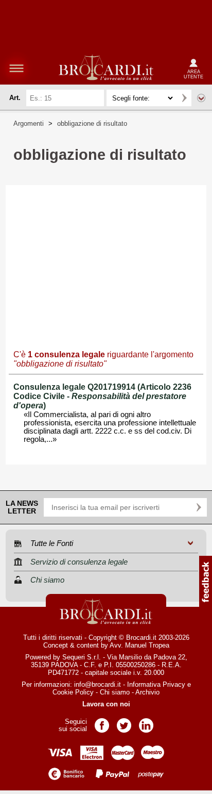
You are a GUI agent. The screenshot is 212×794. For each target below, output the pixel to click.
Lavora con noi (106, 704)
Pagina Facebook (102, 722)
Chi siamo (115, 692)
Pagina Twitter (124, 722)
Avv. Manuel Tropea (139, 645)
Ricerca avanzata (201, 98)
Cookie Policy (73, 692)
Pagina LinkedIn (146, 722)
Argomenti (28, 123)
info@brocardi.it (97, 684)
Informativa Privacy (156, 684)
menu (16, 68)
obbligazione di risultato (92, 123)
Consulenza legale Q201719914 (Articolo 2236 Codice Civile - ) (102, 396)
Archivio (147, 692)
